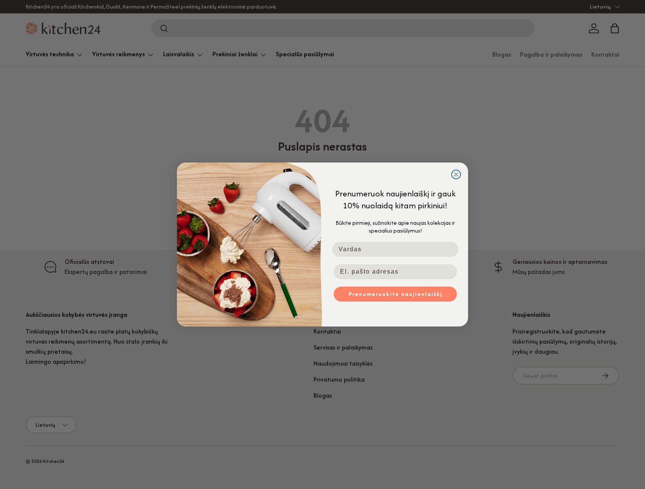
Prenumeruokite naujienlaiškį (395, 294)
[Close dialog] (456, 174)
